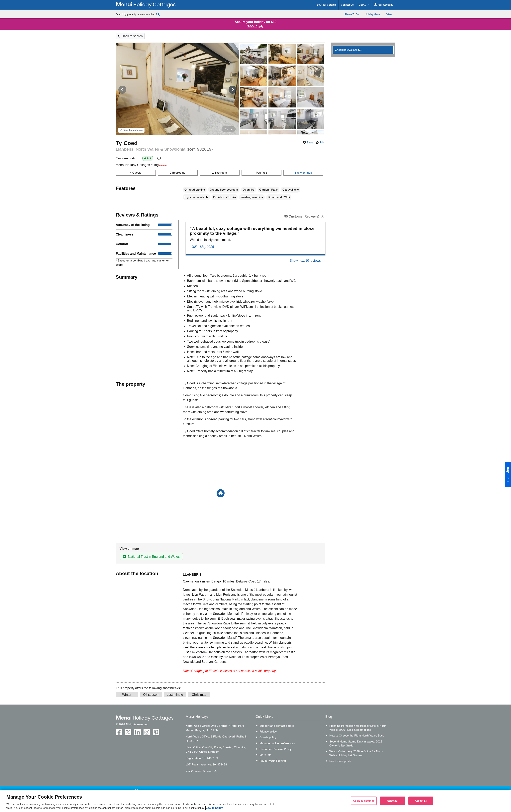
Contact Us (347, 4)
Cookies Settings (363, 800)
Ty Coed (127, 143)
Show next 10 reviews (305, 260)
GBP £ (362, 4)
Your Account (385, 4)
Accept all (421, 800)
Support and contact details (276, 725)
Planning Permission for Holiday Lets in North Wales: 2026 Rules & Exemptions (357, 727)
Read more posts (340, 761)
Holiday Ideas (372, 14)
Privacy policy (268, 731)
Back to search (132, 36)
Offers (389, 14)
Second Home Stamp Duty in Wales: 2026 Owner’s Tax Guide (355, 743)
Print (322, 142)
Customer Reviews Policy (275, 749)
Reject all (392, 800)
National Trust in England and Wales (154, 556)
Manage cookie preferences (277, 743)
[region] (255, 801)
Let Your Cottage (326, 4)
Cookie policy (267, 737)
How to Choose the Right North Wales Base (356, 735)
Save (310, 142)
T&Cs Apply (255, 26)
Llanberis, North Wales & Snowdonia (164, 149)
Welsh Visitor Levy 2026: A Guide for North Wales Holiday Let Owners (356, 753)
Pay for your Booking (272, 760)
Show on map (303, 172)
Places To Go (352, 14)
